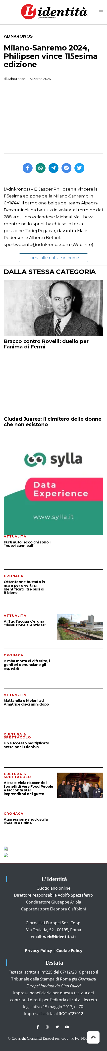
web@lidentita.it (59, 936)
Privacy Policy (38, 950)
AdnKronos (18, 36)
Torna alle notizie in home (53, 257)
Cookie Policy (69, 950)
